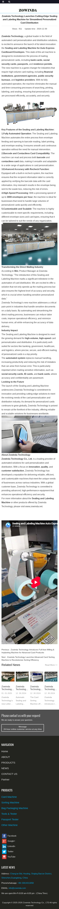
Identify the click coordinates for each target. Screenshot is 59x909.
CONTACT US (9, 774)
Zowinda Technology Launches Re (7, 688)
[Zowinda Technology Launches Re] (8, 676)
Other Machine (9, 825)
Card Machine (9, 797)
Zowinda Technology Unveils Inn (21, 688)
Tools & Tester (9, 813)
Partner (5, 779)
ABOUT (5, 757)
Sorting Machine (10, 802)
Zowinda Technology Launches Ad (36, 688)
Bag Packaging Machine (14, 808)
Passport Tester (10, 819)
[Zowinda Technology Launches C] (50, 676)
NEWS (5, 768)
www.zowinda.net (33, 506)
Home (4, 751)
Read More (51, 665)
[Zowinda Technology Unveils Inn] (22, 676)
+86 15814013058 (26, 883)
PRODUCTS (8, 762)
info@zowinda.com (17, 888)
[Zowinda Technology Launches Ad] (36, 676)
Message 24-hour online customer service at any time (23, 728)
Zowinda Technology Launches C (50, 688)
